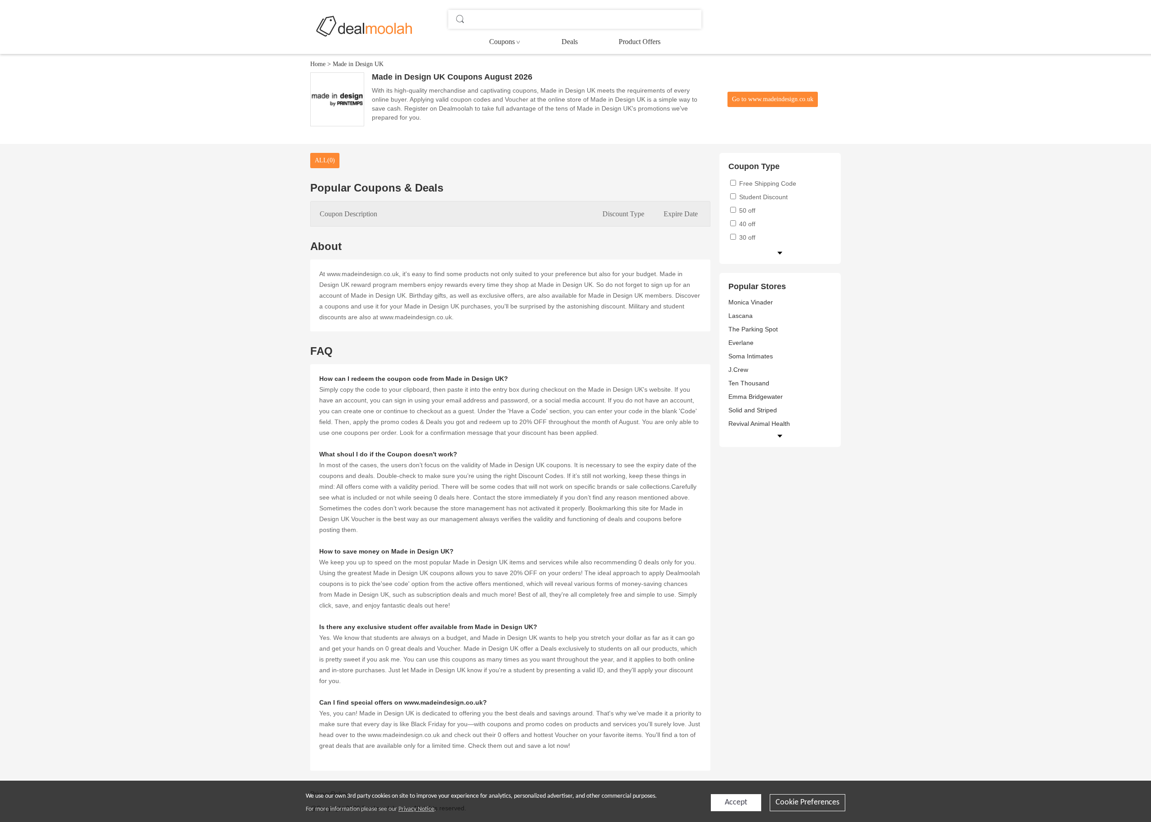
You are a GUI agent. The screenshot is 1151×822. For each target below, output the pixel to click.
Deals (570, 41)
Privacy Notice (416, 809)
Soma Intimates (750, 356)
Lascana (740, 315)
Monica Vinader (750, 302)
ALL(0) (325, 160)
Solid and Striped (752, 410)
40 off (746, 224)
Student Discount (762, 197)
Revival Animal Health (759, 423)
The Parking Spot (753, 329)
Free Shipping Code (766, 183)
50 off (746, 210)
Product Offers (639, 41)
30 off (746, 237)
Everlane (741, 342)
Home (318, 64)
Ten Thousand (748, 383)
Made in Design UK (358, 64)
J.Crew (738, 369)
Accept (736, 802)
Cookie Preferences (807, 802)
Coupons (502, 41)
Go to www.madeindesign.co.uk (772, 99)
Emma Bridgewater (755, 396)
